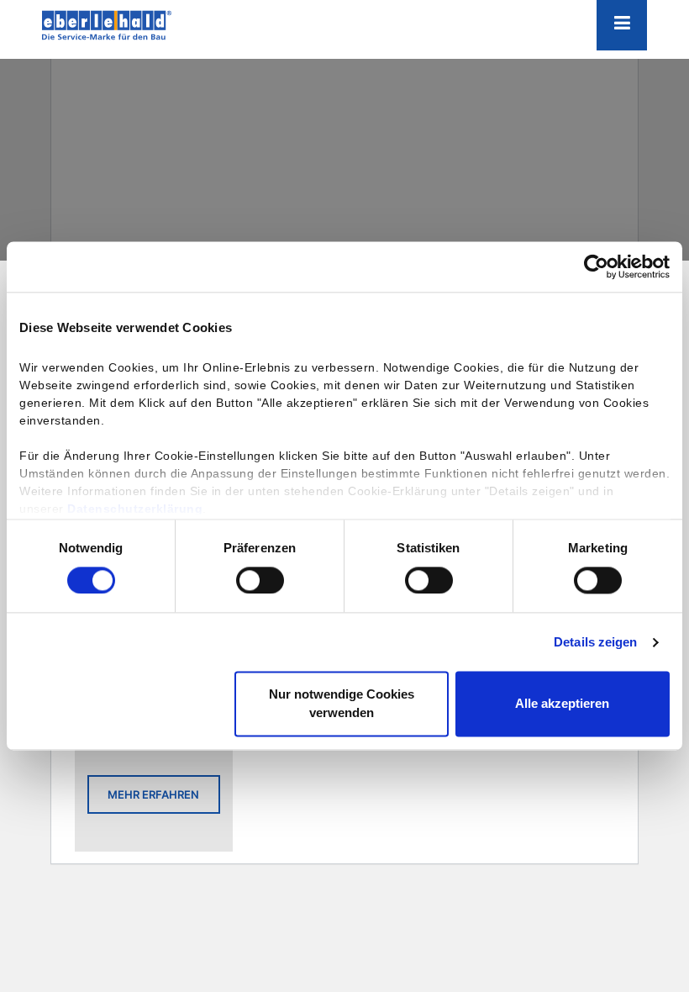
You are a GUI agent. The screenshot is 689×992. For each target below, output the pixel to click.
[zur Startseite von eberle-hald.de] (126, 25)
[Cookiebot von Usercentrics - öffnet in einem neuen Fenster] (596, 266)
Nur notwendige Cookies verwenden (341, 704)
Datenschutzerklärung (134, 508)
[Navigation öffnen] (622, 25)
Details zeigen (595, 642)
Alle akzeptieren (562, 704)
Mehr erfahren (153, 794)
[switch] (260, 580)
